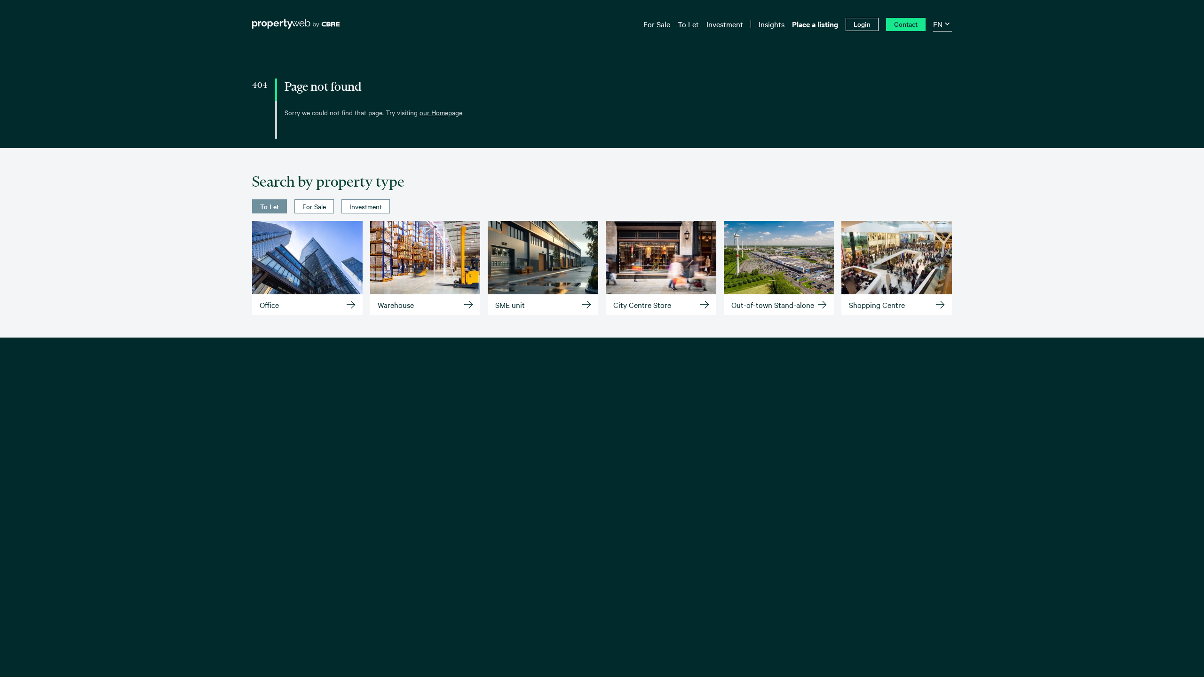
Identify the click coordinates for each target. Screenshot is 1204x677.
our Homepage (441, 112)
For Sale (314, 206)
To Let (269, 206)
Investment (365, 206)
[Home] (296, 24)
